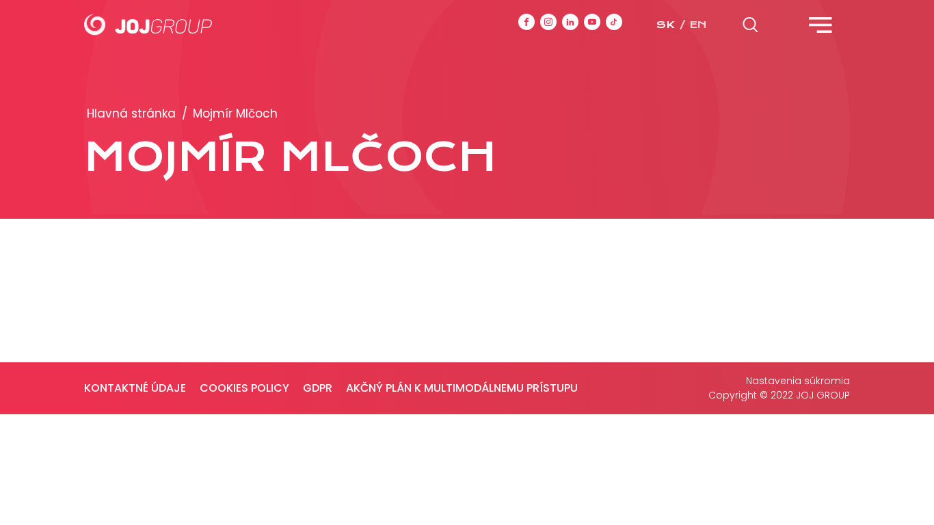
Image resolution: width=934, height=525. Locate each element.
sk (665, 24)
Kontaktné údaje (135, 388)
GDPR (317, 388)
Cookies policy (244, 388)
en (698, 24)
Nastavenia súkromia (798, 381)
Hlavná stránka (131, 113)
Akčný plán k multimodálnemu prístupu (462, 388)
